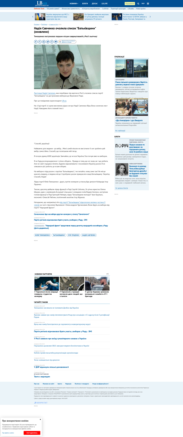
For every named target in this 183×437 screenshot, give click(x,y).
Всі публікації (120, 131)
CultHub (105, 8)
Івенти (60, 384)
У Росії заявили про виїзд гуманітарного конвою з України (60, 338)
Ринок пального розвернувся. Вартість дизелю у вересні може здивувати (131, 83)
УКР (143, 3)
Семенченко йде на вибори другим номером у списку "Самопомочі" (61, 214)
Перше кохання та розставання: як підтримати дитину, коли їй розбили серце (138, 148)
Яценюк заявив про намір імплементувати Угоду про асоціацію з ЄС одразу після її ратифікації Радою (72, 316)
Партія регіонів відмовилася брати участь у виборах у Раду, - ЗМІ (60, 220)
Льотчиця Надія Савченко (44, 93)
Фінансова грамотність (71, 8)
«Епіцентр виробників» (91, 8)
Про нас (36, 384)
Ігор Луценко (73, 235)
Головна (36, 24)
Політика (44, 24)
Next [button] (150, 16)
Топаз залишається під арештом (46, 360)
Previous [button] (33, 16)
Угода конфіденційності (100, 384)
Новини (73, 3)
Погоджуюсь (31, 433)
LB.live (105, 3)
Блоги (85, 3)
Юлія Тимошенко (42, 235)
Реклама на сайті (48, 384)
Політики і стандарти (82, 384)
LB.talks (131, 8)
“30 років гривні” (53, 8)
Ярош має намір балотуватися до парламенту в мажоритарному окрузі (62, 324)
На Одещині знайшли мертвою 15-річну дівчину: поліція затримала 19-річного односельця (97, 17)
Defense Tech (39, 8)
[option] (53, 16)
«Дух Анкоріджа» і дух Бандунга (128, 120)
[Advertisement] (72, 127)
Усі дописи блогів (121, 188)
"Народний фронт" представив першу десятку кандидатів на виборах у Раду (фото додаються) (71, 226)
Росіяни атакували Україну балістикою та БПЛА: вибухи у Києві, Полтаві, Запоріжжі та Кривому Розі (135, 17)
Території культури (118, 8)
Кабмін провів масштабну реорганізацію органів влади (56, 353)
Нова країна (140, 8)
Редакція (68, 384)
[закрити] (40, 419)
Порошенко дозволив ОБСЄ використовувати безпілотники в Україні (61, 346)
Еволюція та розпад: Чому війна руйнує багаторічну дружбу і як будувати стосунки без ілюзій (138, 171)
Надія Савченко (89, 235)
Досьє (95, 3)
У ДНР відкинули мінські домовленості (51, 367)
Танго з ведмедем (42, 376)
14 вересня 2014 (53, 24)
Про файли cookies (8, 433)
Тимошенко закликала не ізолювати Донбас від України (56, 308)
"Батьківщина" (59, 235)
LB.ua (64, 101)
